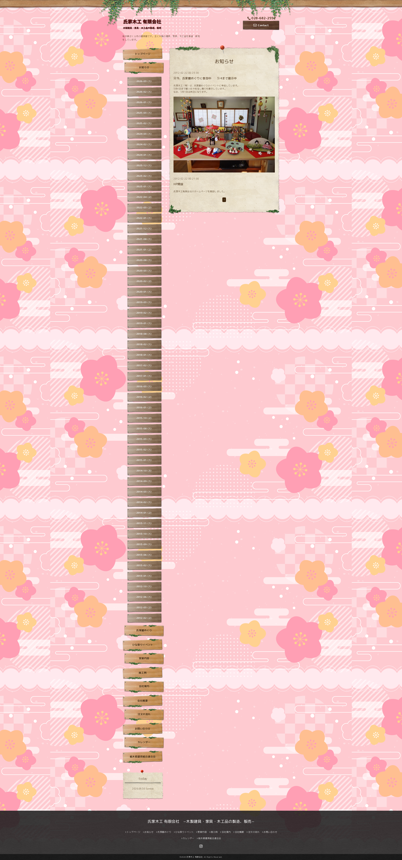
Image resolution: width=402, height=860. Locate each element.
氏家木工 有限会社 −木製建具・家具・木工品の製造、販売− (201, 821)
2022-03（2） (144, 207)
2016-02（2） (144, 397)
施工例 (143, 672)
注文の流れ (144, 714)
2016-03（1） (144, 386)
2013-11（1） (144, 523)
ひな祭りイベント (142, 645)
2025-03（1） (144, 112)
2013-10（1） (144, 533)
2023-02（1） (144, 176)
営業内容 (144, 658)
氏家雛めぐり (144, 630)
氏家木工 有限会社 (194, 857)
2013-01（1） (144, 575)
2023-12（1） (144, 165)
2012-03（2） (144, 607)
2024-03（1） (144, 133)
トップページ (142, 54)
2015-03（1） (144, 439)
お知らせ (144, 67)
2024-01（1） (144, 154)
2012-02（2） (144, 618)
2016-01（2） (144, 407)
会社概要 (142, 700)
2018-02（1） (144, 344)
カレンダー (144, 742)
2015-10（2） (144, 418)
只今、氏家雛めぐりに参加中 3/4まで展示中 (205, 78)
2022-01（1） (144, 218)
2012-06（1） (144, 596)
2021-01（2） (144, 249)
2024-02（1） (144, 144)
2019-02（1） (144, 312)
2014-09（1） (144, 481)
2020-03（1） (144, 270)
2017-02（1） (144, 365)
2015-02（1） (144, 449)
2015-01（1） (144, 460)
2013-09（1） (144, 544)
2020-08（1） (144, 260)
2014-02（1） (144, 502)
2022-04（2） (144, 197)
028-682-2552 (263, 18)
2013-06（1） (144, 554)
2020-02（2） (144, 281)
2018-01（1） (144, 354)
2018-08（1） (144, 333)
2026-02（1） (144, 91)
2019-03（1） (144, 302)
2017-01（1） (144, 375)
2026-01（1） (144, 102)
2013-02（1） (144, 565)
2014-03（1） (144, 491)
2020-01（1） (144, 291)
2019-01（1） (144, 323)
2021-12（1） (144, 228)
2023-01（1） (144, 186)
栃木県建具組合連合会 (143, 756)
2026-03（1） (144, 81)
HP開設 (178, 184)
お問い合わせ (142, 728)
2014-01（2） (144, 512)
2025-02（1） (144, 123)
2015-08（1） (144, 428)
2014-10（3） (144, 470)
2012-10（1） (144, 586)
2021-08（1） (144, 239)
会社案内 (144, 686)
